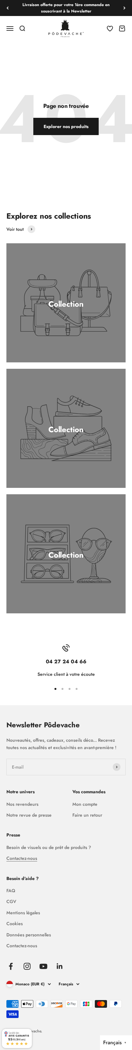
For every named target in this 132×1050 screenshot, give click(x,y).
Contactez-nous (21, 858)
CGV (11, 901)
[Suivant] (124, 8)
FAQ (10, 890)
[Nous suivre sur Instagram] (27, 966)
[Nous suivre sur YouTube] (43, 966)
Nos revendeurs (22, 804)
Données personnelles (28, 935)
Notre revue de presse (29, 815)
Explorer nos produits (66, 126)
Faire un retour (87, 815)
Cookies (14, 923)
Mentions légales (23, 912)
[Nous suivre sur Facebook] (10, 966)
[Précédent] (7, 8)
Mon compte (84, 804)
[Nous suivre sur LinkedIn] (59, 966)
